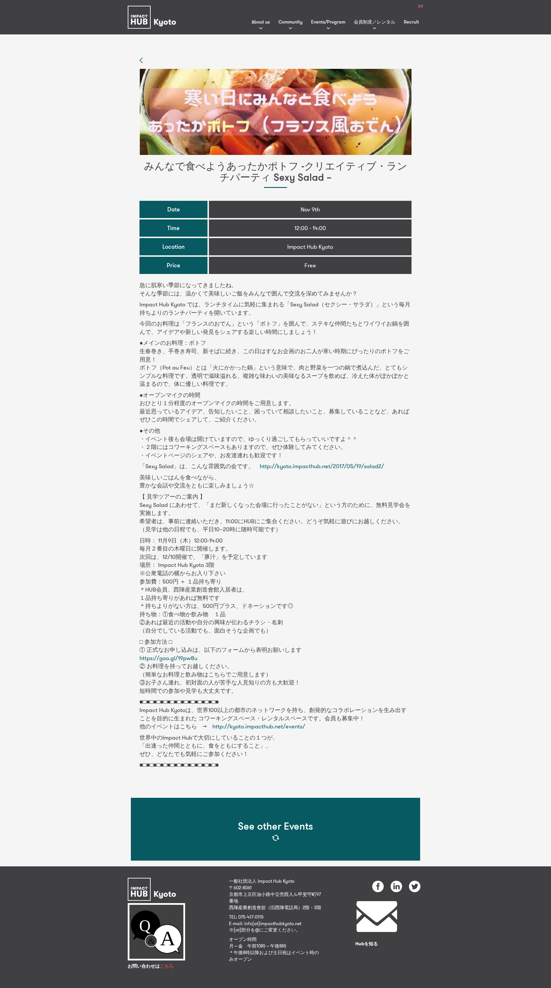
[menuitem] (420, 6)
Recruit (411, 22)
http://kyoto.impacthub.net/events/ (258, 726)
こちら (167, 966)
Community (290, 22)
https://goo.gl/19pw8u (168, 658)
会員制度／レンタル (374, 22)
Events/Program (328, 22)
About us (261, 22)
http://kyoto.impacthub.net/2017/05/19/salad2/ (322, 466)
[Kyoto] (153, 9)
